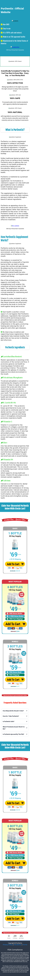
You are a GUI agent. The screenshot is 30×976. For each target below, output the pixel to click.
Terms (25, 945)
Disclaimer (17, 945)
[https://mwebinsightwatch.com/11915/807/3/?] (15, 47)
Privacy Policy (8, 945)
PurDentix (4, 141)
